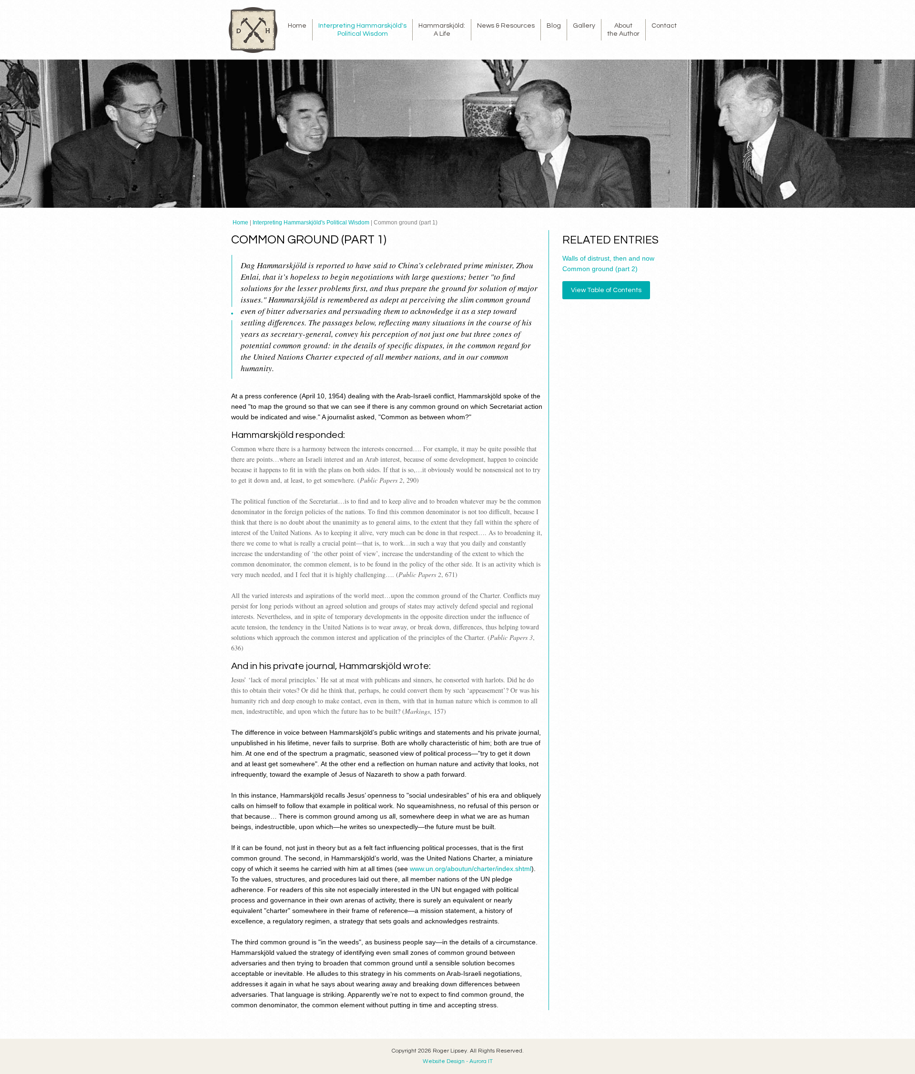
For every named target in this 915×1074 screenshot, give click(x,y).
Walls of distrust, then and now (608, 258)
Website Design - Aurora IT (458, 1061)
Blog (554, 25)
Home (297, 25)
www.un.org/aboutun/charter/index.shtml (470, 868)
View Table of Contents (606, 290)
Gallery (584, 25)
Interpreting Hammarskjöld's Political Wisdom (311, 222)
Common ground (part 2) (600, 269)
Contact (664, 25)
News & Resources (506, 25)
